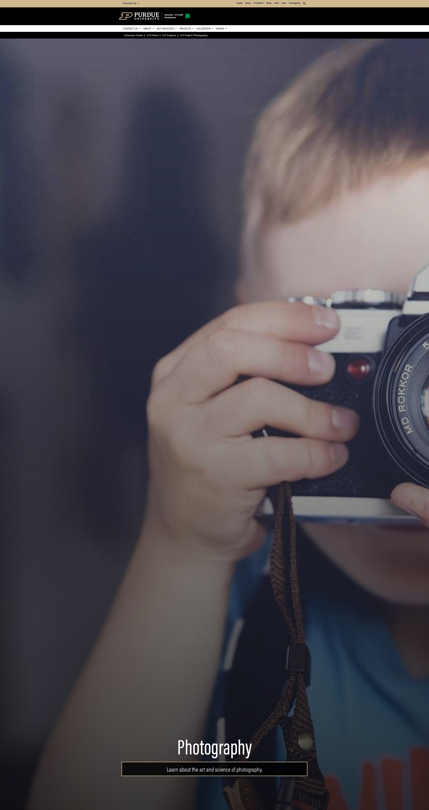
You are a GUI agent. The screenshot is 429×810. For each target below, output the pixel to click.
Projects (185, 28)
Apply (239, 3)
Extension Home (133, 35)
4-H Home (152, 35)
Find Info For (130, 3)
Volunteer (203, 28)
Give (284, 3)
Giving (220, 28)
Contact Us (131, 28)
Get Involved (166, 28)
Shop (268, 3)
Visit (276, 3)
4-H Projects (169, 35)
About (147, 28)
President (258, 3)
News (248, 3)
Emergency (294, 3)
